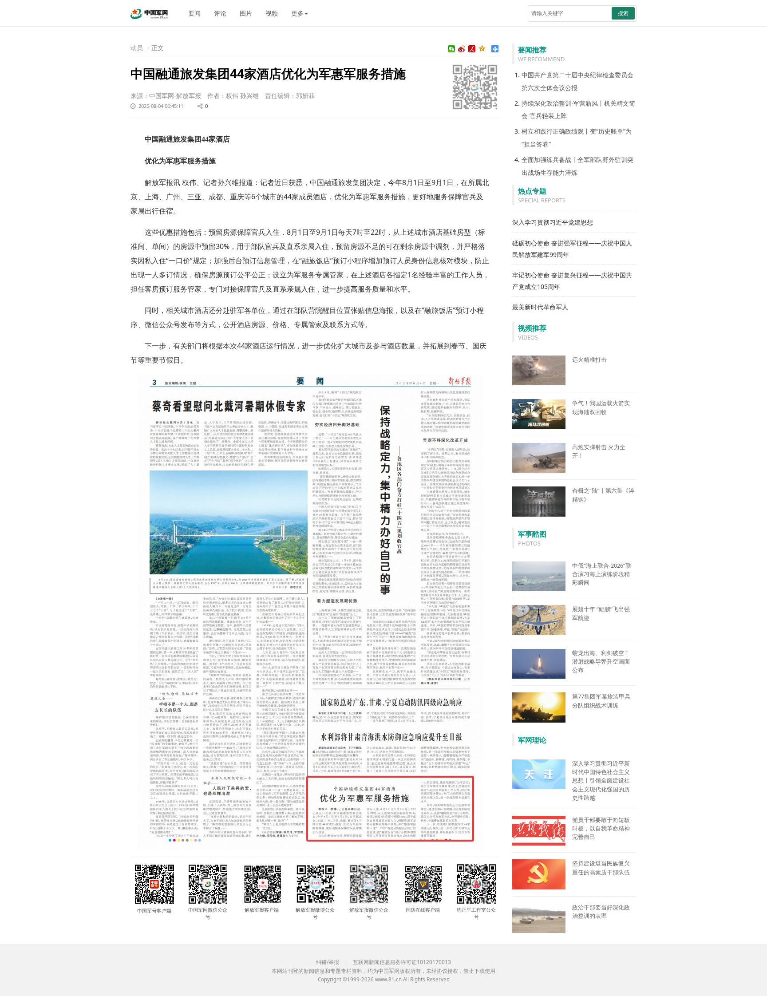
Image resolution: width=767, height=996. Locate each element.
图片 (246, 13)
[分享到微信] (451, 48)
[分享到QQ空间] (482, 48)
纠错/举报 (327, 962)
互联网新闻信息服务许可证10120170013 (402, 962)
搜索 (623, 13)
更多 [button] (297, 13)
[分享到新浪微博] (462, 48)
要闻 (194, 13)
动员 (136, 47)
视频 (271, 13)
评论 (220, 13)
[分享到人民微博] (472, 48)
